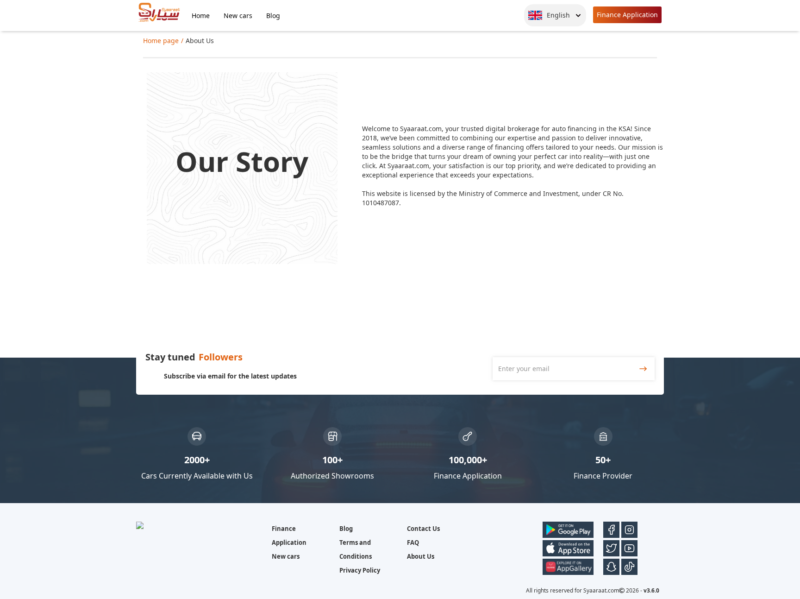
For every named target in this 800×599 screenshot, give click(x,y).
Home (201, 15)
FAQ (413, 542)
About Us (420, 556)
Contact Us (423, 528)
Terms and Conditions (355, 549)
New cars (238, 15)
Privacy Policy (359, 570)
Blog (273, 15)
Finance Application (627, 14)
